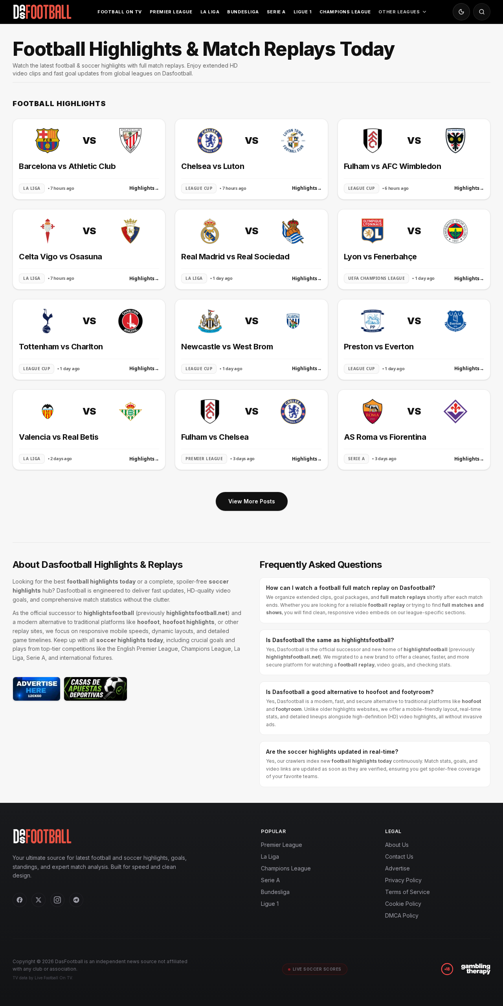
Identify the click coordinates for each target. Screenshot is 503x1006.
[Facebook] (20, 900)
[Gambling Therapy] (475, 969)
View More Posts (251, 501)
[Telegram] (76, 900)
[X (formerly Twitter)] (38, 900)
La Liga (210, 12)
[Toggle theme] (461, 11)
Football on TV (119, 12)
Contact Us (399, 856)
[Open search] (481, 11)
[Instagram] (57, 900)
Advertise (397, 868)
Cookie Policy (403, 903)
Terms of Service (407, 892)
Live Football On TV (53, 977)
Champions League (345, 12)
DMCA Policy (402, 915)
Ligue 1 (303, 12)
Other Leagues (399, 12)
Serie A (276, 12)
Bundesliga (243, 12)
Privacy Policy (403, 880)
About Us (397, 844)
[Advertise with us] (37, 689)
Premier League (171, 12)
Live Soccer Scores (317, 969)
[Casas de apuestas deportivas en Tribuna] (95, 689)
